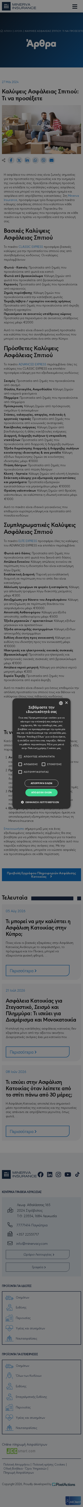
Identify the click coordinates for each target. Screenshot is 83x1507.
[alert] (41, 753)
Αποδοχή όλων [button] (41, 792)
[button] (41, 802)
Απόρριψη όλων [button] (41, 783)
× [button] (66, 702)
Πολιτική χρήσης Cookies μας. (44, 748)
